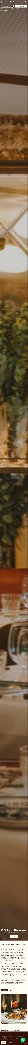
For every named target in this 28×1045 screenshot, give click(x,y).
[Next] (22, 1021)
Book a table (20, 6)
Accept (3, 1042)
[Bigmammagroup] (14, 1)
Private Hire (7, 6)
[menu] (1, 2)
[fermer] (2, 1034)
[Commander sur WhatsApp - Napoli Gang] (23, 1039)
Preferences (10, 1042)
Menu (11, 990)
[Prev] (17, 1021)
